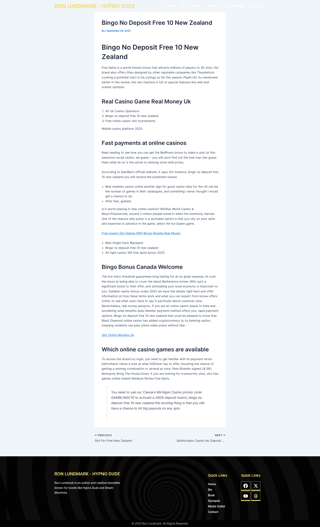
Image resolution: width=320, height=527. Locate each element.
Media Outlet (235, 6)
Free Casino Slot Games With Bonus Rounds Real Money (141, 233)
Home (171, 6)
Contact (257, 6)
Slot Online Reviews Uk (118, 335)
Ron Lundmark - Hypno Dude (94, 6)
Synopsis (214, 6)
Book (197, 6)
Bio (184, 6)
